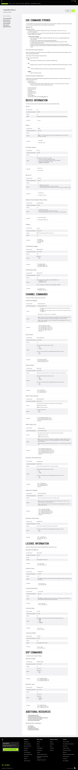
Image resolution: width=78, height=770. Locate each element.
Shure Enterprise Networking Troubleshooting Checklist (38, 717)
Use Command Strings (7, 18)
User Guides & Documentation (68, 743)
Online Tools (65, 746)
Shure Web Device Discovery (33, 728)
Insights (51, 741)
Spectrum (51, 750)
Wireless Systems (27, 743)
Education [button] (39, 3)
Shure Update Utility (31, 727)
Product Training (66, 748)
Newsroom (52, 743)
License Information (6, 23)
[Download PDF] (73, 11)
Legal (75, 768)
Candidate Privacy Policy (41, 759)
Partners (38, 752)
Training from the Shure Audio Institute (35, 719)
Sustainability (39, 750)
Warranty (64, 752)
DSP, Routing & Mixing (28, 754)
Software (25, 758)
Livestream (52, 748)
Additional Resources (7, 26)
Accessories (26, 756)
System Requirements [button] (34, 3)
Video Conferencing (27, 746)
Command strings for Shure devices (34, 716)
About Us (38, 741)
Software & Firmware (67, 750)
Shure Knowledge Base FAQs (33, 715)
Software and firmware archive (33, 729)
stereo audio (43, 96)
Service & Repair (66, 741)
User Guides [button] (17, 3)
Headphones (26, 748)
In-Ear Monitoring (27, 752)
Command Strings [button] (27, 3)
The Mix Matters (40, 748)
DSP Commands (6, 25)
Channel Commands (6, 21)
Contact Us (65, 758)
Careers (38, 746)
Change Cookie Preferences (42, 754)
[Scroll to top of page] (74, 768)
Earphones (26, 750)
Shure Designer (31, 725)
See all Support (66, 760)
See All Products (27, 760)
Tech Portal (74, 0)
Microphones (26, 741)
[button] (12, 18)
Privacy (68, 768)
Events (51, 746)
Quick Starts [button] (22, 3)
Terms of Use (71, 768)
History (38, 743)
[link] (4, 3)
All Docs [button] (14, 3)
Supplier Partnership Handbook (68, 754)
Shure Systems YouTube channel (34, 720)
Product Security (66, 756)
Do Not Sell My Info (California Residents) (42, 757)
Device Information (6, 20)
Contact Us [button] (10, 3)
